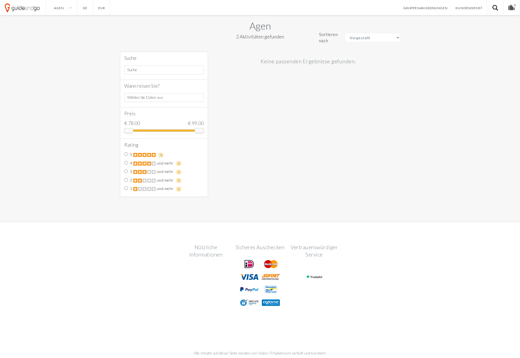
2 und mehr (154, 180)
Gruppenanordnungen (425, 8)
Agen (260, 26)
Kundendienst (469, 8)
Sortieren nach (328, 37)
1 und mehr (154, 188)
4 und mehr (154, 163)
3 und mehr (154, 171)
